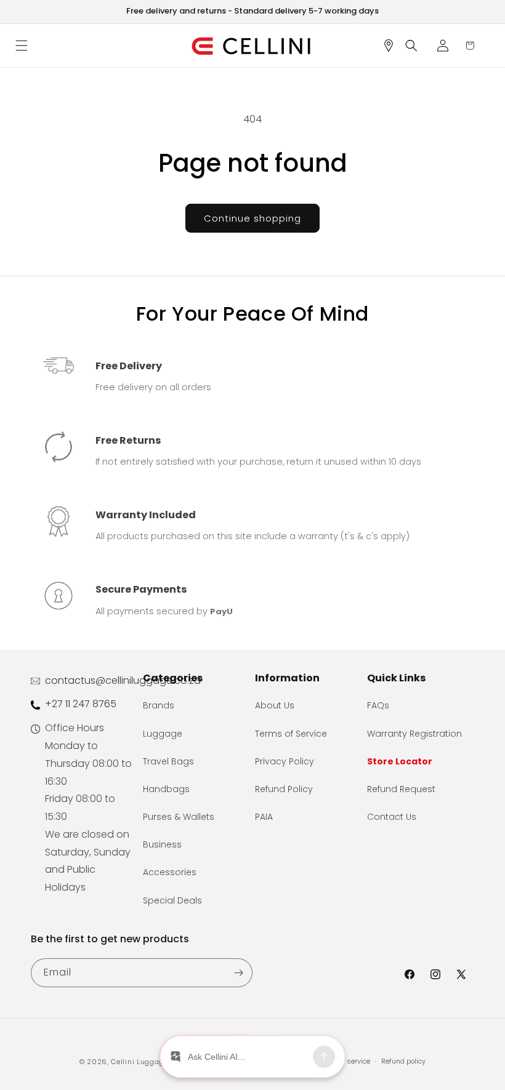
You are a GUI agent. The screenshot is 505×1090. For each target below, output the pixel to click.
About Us (274, 705)
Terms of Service (291, 733)
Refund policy (403, 1061)
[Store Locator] (392, 45)
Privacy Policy (284, 761)
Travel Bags (168, 761)
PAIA (264, 817)
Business (162, 844)
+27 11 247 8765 (80, 704)
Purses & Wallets (178, 817)
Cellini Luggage (139, 1062)
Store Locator (399, 761)
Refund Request (401, 789)
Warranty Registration (414, 733)
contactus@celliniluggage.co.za (123, 680)
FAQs (378, 705)
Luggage (162, 733)
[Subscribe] (238, 972)
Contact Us (391, 817)
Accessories (169, 872)
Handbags (166, 789)
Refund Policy (284, 789)
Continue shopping (252, 218)
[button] (25, 45)
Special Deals (172, 900)
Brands (158, 705)
